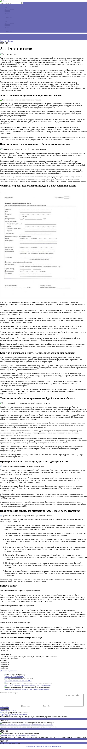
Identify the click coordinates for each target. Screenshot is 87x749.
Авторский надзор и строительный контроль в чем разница (28, 685)
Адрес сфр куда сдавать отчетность (13, 715)
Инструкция (9, 9)
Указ (6, 15)
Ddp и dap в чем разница (14, 677)
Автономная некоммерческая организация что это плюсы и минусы (26, 725)
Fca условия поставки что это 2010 (18, 681)
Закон (7, 7)
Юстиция (8, 17)
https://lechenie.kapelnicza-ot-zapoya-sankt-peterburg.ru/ (43, 746)
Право (7, 13)
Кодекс (7, 11)
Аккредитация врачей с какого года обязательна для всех (27, 689)
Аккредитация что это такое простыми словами (18, 735)
